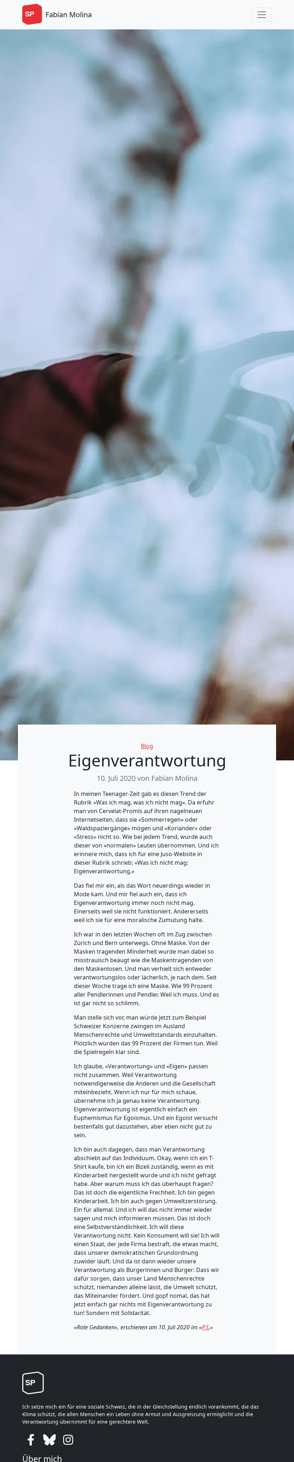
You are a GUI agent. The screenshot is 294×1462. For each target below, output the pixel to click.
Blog (147, 746)
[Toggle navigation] (262, 15)
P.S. (206, 1327)
